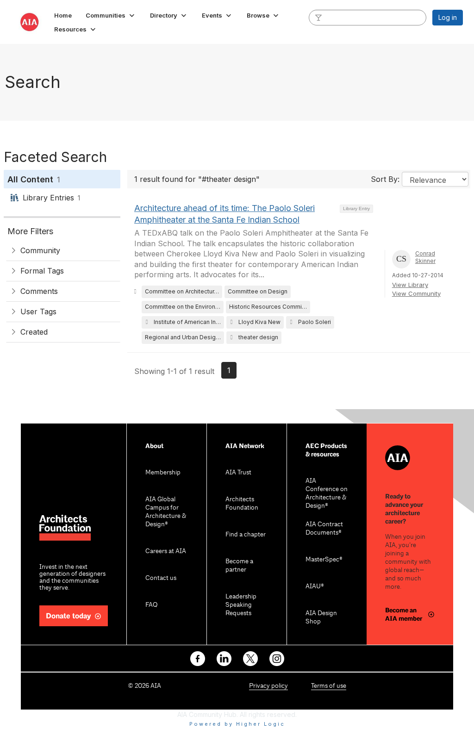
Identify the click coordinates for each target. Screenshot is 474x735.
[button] (111, 15)
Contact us (160, 578)
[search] (318, 17)
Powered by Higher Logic (237, 724)
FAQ (151, 605)
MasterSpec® (324, 559)
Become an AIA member (403, 614)
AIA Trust (238, 472)
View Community (416, 293)
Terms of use (328, 686)
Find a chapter (245, 534)
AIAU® (315, 586)
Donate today (68, 616)
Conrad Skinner (425, 257)
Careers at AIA (165, 551)
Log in (447, 17)
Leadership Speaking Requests (240, 605)
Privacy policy (268, 686)
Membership (163, 472)
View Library (410, 284)
